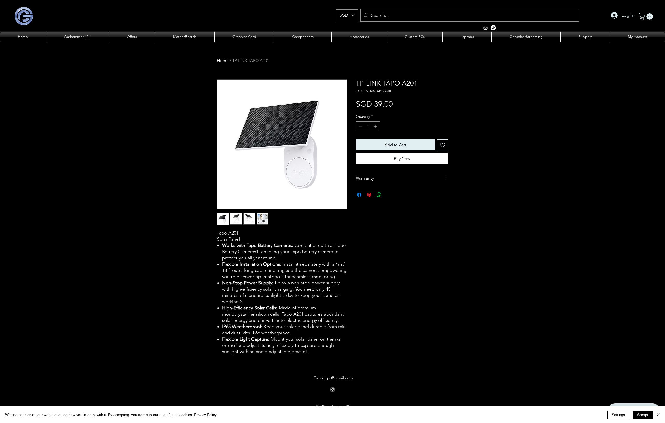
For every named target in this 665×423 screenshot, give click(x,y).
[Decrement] (360, 126)
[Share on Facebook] (359, 195)
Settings (618, 414)
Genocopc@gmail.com (333, 377)
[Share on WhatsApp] (379, 195)
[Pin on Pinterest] (369, 195)
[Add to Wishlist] (442, 144)
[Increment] (376, 126)
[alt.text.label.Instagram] (493, 27)
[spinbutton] (368, 126)
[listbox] (347, 15)
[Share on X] (389, 195)
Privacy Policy (205, 414)
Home (223, 60)
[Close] (659, 415)
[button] (347, 15)
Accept (642, 414)
